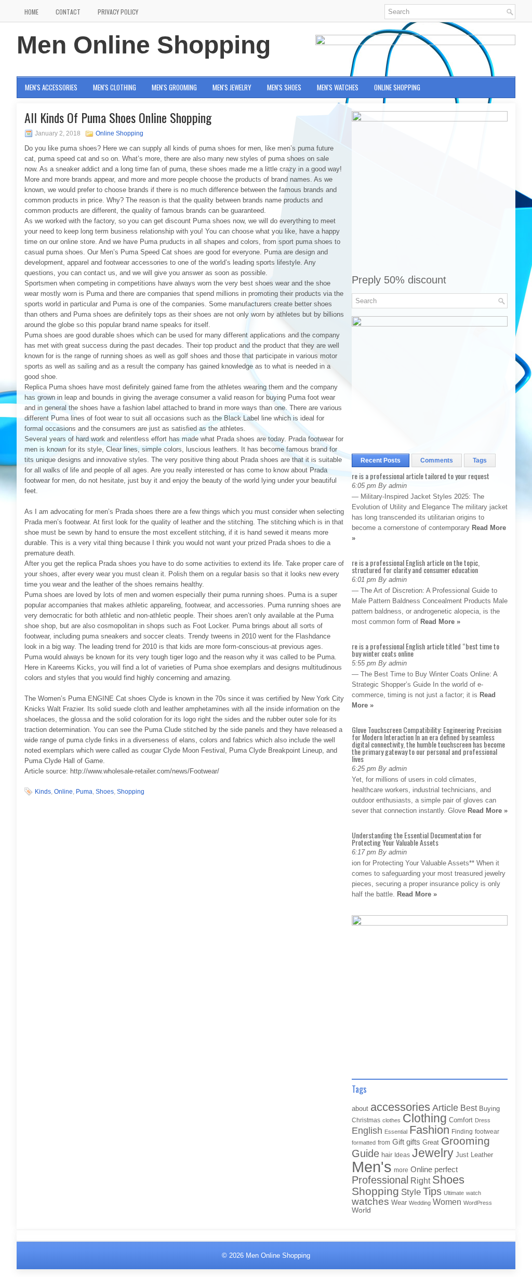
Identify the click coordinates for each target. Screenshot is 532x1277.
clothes (391, 1120)
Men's (372, 1166)
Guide (365, 1153)
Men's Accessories (51, 87)
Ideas (402, 1155)
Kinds (43, 791)
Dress (482, 1120)
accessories (400, 1107)
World (361, 1210)
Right (420, 1180)
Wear (399, 1202)
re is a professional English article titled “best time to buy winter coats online (425, 650)
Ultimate (454, 1193)
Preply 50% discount (399, 280)
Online (63, 791)
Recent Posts (381, 460)
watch (473, 1193)
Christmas (366, 1120)
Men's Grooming (174, 87)
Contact (68, 11)
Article (445, 1108)
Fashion (429, 1129)
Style (411, 1192)
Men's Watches (337, 87)
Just (462, 1155)
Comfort (461, 1120)
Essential (395, 1132)
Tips (432, 1191)
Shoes (105, 791)
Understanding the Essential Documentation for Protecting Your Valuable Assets (417, 839)
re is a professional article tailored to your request (420, 475)
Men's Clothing (114, 87)
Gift (398, 1142)
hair (386, 1155)
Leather (482, 1155)
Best (468, 1107)
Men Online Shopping (144, 45)
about (360, 1108)
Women (447, 1201)
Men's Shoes (284, 87)
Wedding (420, 1203)
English (367, 1130)
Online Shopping (397, 87)
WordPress (477, 1203)
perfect (446, 1169)
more (401, 1170)
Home (31, 11)
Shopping (130, 791)
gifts (413, 1142)
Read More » (440, 622)
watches (370, 1201)
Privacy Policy (118, 11)
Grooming (465, 1141)
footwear (487, 1131)
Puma (84, 791)
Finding (462, 1131)
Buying (489, 1108)
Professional (380, 1180)
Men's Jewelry (231, 87)
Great (430, 1142)
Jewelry (433, 1153)
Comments (436, 460)
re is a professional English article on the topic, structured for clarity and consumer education (416, 566)
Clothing (425, 1118)
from (384, 1142)
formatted (364, 1142)
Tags (480, 460)
